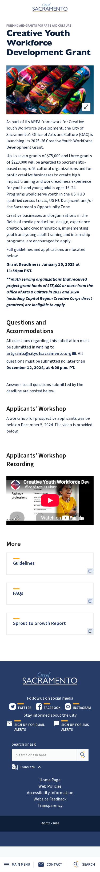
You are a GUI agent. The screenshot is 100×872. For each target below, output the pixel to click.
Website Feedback (50, 799)
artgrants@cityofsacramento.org (38, 353)
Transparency (50, 805)
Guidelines (24, 563)
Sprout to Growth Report (39, 623)
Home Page (50, 780)
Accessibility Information (50, 793)
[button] (27, 767)
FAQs (18, 593)
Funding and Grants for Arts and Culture (38, 25)
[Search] (83, 755)
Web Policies (50, 786)
